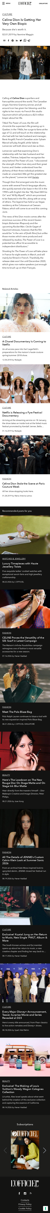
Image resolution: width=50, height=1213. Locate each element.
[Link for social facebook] (19, 1194)
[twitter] (21, 41)
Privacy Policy (24, 1204)
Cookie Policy (24, 1208)
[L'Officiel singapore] (25, 3)
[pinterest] (13, 41)
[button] (44, 1150)
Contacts (25, 1200)
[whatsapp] (25, 41)
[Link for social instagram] (25, 1194)
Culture (7, 14)
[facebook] (8, 41)
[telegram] (29, 41)
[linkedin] (17, 41)
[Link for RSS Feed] (30, 1193)
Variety (35, 177)
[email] (4, 41)
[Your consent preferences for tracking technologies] (45, 1208)
